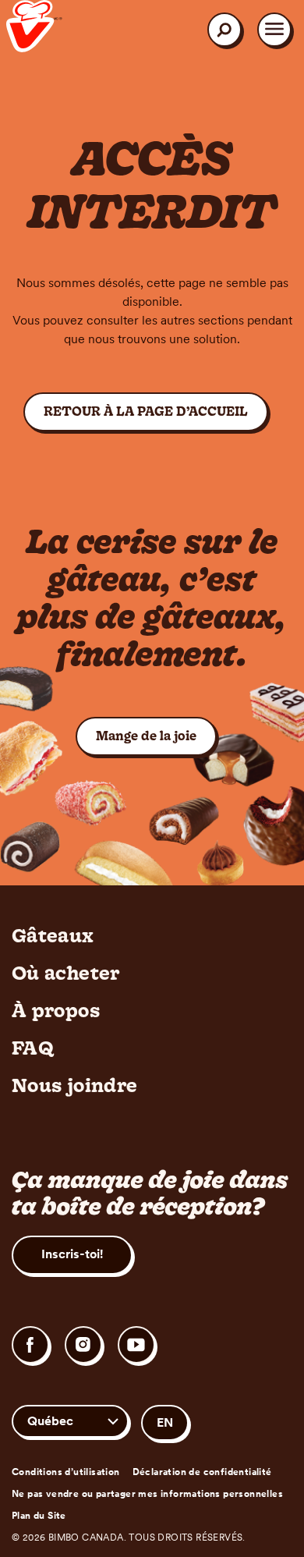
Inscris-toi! (72, 1254)
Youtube (136, 1345)
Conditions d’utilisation (66, 1472)
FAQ (33, 1048)
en (165, 1422)
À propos (56, 1010)
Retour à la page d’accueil (146, 411)
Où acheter (66, 973)
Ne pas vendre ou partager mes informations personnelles (147, 1493)
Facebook (30, 1345)
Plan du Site (39, 1515)
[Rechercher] (224, 29)
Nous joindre (74, 1085)
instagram (83, 1345)
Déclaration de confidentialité (202, 1472)
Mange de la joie (156, 735)
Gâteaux (53, 935)
